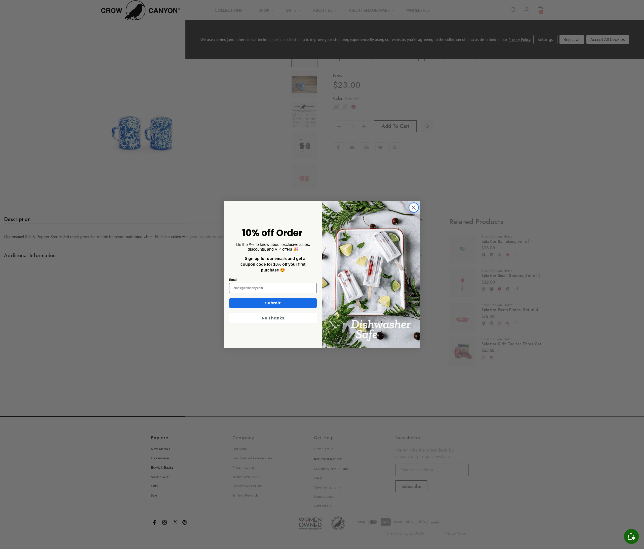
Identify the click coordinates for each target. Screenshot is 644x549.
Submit (273, 303)
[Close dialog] (413, 207)
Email (233, 280)
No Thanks (273, 318)
